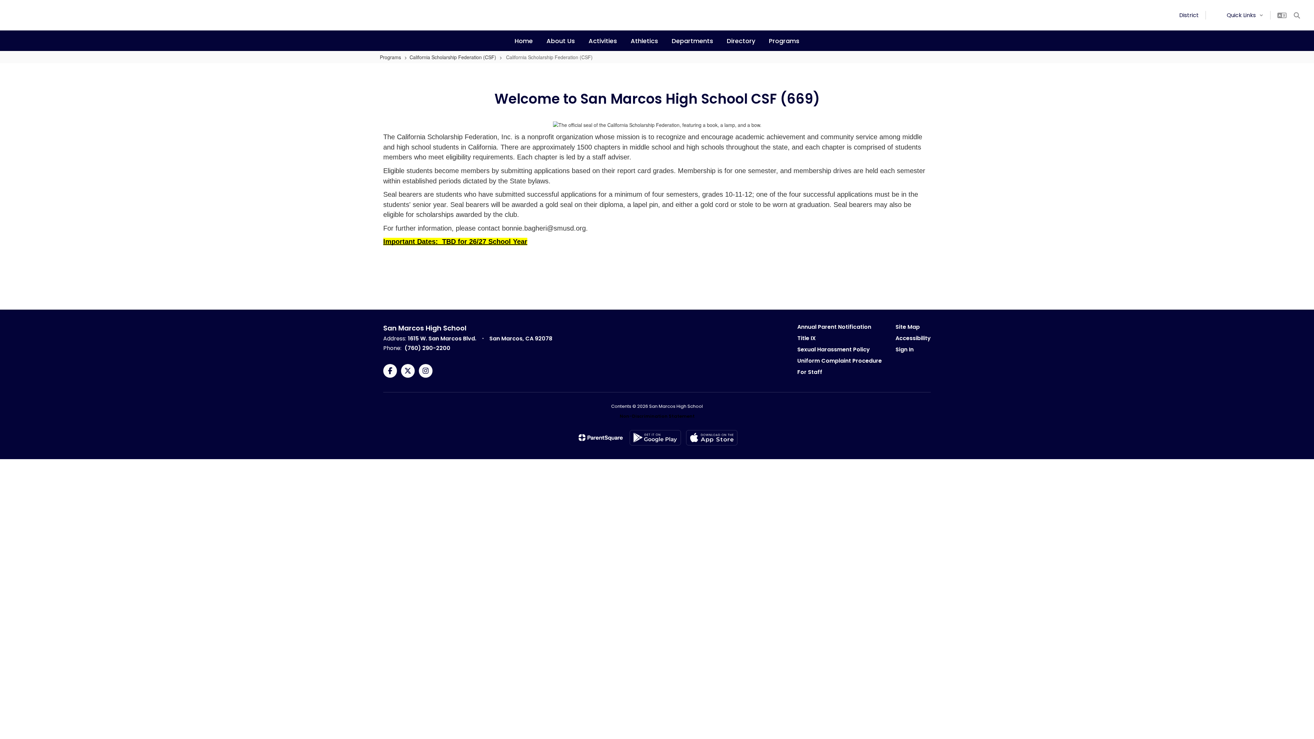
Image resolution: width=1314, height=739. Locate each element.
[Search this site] (1296, 15)
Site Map (908, 327)
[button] (1245, 15)
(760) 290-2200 (427, 348)
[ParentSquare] (600, 437)
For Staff (809, 372)
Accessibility (913, 338)
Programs (390, 57)
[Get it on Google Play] (655, 437)
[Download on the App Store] (711, 437)
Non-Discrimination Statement (657, 416)
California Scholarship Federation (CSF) (453, 57)
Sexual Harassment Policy (833, 349)
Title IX (806, 338)
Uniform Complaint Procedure (839, 361)
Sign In (905, 349)
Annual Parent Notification (834, 327)
